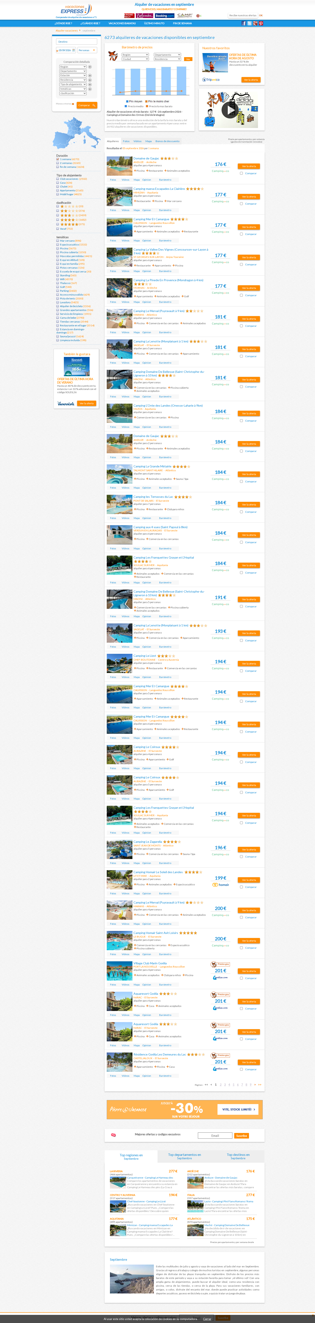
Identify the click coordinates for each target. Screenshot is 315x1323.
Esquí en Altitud (69, 260)
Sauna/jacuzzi (68, 336)
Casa (63, 182)
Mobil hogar (67, 194)
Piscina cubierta (69, 252)
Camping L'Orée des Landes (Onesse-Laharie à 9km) (168, 405)
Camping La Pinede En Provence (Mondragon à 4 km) (168, 280)
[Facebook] (244, 23)
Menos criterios (63, 103)
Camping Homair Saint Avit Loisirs (156, 933)
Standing (65, 275)
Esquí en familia (69, 263)
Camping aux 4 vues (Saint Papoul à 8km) (161, 527)
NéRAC (138, 997)
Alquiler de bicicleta (71, 306)
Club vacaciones (69, 178)
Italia (191, 1195)
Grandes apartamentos (73, 310)
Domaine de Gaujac (146, 158)
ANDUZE (139, 162)
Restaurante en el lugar (73, 325)
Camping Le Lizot (145, 655)
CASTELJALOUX (143, 1058)
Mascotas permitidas (72, 256)
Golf (62, 286)
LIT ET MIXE (140, 875)
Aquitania (117, 1218)
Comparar (84, 105)
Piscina (64, 248)
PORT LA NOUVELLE (145, 966)
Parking (64, 290)
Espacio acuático (69, 244)
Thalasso (65, 283)
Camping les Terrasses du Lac (153, 496)
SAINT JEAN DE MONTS (147, 845)
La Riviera (116, 1171)
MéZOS (138, 408)
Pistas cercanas (69, 267)
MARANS (139, 314)
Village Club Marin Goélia (150, 963)
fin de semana (68, 166)
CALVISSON (140, 222)
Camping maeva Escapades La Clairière (159, 188)
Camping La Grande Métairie (152, 466)
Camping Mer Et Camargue (151, 219)
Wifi (62, 279)
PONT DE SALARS (143, 500)
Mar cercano (67, 240)
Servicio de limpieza (71, 313)
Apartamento (67, 190)
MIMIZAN (139, 192)
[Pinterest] (262, 23)
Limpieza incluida (70, 340)
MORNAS (139, 287)
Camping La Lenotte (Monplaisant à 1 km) (161, 341)
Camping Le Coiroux (147, 747)
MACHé (138, 379)
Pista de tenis (67, 298)
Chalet (64, 186)
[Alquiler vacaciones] (76, 8)
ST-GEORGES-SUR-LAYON (149, 257)
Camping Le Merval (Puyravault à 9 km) (159, 311)
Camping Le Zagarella (148, 841)
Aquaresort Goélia (146, 993)
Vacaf (63, 228)
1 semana (65, 159)
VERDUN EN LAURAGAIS (148, 530)
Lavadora (65, 302)
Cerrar (207, 1319)
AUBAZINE (140, 750)
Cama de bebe (68, 317)
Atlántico (194, 1218)
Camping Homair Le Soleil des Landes (158, 872)
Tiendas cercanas (70, 321)
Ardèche (193, 1171)
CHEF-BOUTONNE (145, 659)
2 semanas (66, 163)
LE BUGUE (140, 936)
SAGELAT (139, 345)
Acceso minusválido (71, 294)
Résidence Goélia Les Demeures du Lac (160, 1054)
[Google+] (256, 23)
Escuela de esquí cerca (73, 271)
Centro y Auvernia (122, 1195)
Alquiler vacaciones (67, 30)
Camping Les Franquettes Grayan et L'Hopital (164, 557)
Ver (188, 59)
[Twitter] (250, 23)
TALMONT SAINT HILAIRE (148, 470)
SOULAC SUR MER (144, 565)
